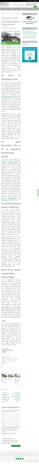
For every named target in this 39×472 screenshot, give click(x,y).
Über (2, 348)
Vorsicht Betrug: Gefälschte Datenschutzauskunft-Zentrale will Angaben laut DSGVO (16, 397)
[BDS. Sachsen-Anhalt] (23, 1)
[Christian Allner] (4, 353)
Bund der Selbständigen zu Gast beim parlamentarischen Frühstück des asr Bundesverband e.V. (6, 397)
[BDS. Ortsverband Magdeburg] (24, 1)
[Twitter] (26, 1)
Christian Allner (9, 350)
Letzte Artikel (6, 348)
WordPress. (35, 461)
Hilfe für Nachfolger (11, 378)
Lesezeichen (5, 389)
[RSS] (22, 1)
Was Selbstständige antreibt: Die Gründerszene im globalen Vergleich (17, 380)
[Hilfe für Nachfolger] (11, 375)
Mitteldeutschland (7, 17)
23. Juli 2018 (5, 26)
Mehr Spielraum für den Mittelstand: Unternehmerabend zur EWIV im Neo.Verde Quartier (30, 32)
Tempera (30, 461)
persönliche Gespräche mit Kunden (9, 96)
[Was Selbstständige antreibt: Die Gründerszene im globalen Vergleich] (17, 375)
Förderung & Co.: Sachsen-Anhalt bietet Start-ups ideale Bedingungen (4, 379)
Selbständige (13, 28)
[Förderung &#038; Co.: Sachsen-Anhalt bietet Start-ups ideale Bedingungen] (4, 375)
